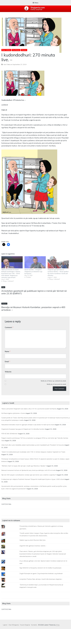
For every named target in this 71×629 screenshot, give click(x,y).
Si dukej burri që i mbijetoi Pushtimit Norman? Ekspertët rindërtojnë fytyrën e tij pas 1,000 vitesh (32, 479)
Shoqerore (24, 50)
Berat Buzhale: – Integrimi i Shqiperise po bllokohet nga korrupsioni (33, 271)
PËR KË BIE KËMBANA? (9, 434)
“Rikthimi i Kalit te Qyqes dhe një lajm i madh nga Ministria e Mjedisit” (23, 466)
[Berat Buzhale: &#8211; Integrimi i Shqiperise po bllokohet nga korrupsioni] (35, 262)
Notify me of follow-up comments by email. (53, 381)
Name (7, 351)
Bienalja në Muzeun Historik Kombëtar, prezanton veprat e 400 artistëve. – (33, 308)
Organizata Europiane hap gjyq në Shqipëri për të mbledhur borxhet (23, 429)
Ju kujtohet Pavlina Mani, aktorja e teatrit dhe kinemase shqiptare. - (41, 579)
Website (8, 372)
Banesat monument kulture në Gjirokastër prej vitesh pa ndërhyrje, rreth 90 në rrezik (28, 470)
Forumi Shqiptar (25, 625)
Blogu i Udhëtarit (6, 50)
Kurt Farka (7, 65)
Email (7, 361)
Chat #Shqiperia (14, 625)
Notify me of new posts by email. (56, 384)
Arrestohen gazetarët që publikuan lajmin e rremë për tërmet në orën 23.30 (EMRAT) (34, 292)
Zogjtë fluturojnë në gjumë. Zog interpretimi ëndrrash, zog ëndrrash (41, 574)
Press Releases (16, 50)
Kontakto (34, 625)
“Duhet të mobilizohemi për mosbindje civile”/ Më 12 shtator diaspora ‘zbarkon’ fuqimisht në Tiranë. (33, 452)
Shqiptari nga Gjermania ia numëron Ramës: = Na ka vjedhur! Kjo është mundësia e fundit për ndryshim (58, 272)
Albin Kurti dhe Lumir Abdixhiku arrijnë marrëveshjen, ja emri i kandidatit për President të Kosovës (32, 445)
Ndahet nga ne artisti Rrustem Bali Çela (32, 540)
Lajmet (5, 625)
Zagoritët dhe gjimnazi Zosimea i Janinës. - (33, 546)
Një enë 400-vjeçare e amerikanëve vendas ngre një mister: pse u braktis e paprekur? (28, 475)
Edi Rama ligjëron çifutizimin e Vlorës (13, 413)
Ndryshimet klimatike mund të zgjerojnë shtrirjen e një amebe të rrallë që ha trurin (27, 425)
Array (57, 625)
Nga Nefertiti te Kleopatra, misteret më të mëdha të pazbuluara (40, 568)
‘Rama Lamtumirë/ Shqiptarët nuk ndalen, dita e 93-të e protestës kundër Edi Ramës (28, 409)
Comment (9, 327)
